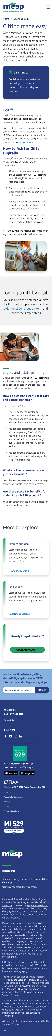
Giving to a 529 (21, 18)
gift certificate (26, 142)
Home (6, 18)
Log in (16, 122)
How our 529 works (19, 570)
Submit (42, 690)
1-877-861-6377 (15, 714)
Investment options (19, 613)
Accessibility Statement (13, 797)
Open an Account (27, 649)
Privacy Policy (9, 792)
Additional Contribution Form (23, 308)
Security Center (10, 806)
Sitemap (7, 802)
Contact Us (9, 720)
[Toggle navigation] (46, 7)
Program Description (12, 811)
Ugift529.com (32, 208)
